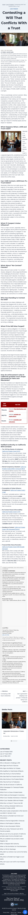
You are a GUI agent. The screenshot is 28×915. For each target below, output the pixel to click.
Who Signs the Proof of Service (9, 765)
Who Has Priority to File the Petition (10, 773)
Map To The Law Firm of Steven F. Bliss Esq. (14, 893)
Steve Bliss (7, 736)
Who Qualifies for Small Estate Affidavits (11, 771)
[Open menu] (26, 1)
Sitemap (19, 912)
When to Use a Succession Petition (10, 826)
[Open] (25, 912)
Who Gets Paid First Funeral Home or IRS (12, 776)
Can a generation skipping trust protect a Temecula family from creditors (21, 696)
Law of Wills (3, 756)
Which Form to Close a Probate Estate (11, 792)
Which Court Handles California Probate (11, 800)
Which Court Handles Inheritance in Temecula (13, 797)
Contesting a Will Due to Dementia (5, 693)
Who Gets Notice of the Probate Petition (11, 779)
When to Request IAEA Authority (9, 843)
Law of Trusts (4, 754)
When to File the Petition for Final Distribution (13, 846)
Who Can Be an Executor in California (11, 784)
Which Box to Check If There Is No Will (11, 803)
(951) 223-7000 (5, 635)
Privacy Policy (6, 912)
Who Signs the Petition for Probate (10, 768)
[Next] (24, 726)
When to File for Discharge (8, 849)
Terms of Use (13, 912)
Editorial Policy (14, 914)
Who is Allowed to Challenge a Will (10, 763)
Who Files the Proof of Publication (10, 782)
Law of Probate (14, 8)
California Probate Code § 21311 (11, 511)
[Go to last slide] (4, 726)
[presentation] (14, 720)
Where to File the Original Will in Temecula (12, 820)
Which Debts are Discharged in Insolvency (12, 795)
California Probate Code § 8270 (11, 451)
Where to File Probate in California (10, 823)
